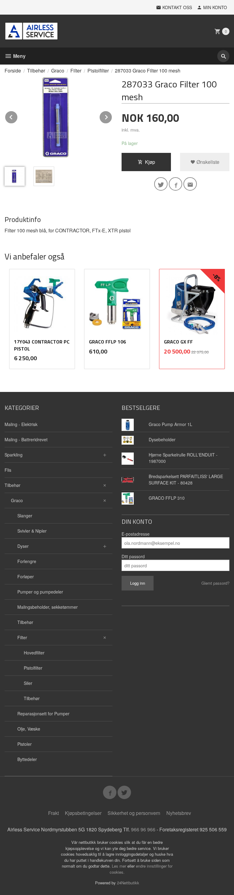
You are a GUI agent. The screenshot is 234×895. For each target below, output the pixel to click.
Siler (28, 683)
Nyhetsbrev (178, 812)
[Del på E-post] (190, 184)
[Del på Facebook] (175, 184)
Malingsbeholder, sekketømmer (47, 607)
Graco (17, 500)
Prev (17, 116)
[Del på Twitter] (161, 184)
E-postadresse (136, 534)
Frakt (53, 812)
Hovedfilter (34, 653)
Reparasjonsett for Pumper (43, 713)
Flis (8, 470)
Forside (13, 70)
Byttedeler (27, 759)
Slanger (24, 516)
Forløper (25, 576)
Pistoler (24, 744)
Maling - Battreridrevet (26, 439)
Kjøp (150, 161)
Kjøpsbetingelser (83, 812)
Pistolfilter (33, 668)
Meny (19, 55)
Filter (22, 637)
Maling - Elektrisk (21, 424)
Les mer (119, 866)
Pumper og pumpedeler (40, 592)
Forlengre (26, 561)
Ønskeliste (207, 161)
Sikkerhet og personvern (134, 812)
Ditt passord (133, 556)
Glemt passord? (215, 583)
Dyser (23, 546)
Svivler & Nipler (32, 531)
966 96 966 (143, 829)
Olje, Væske (28, 729)
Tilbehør (12, 485)
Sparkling (14, 455)
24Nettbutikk (128, 883)
